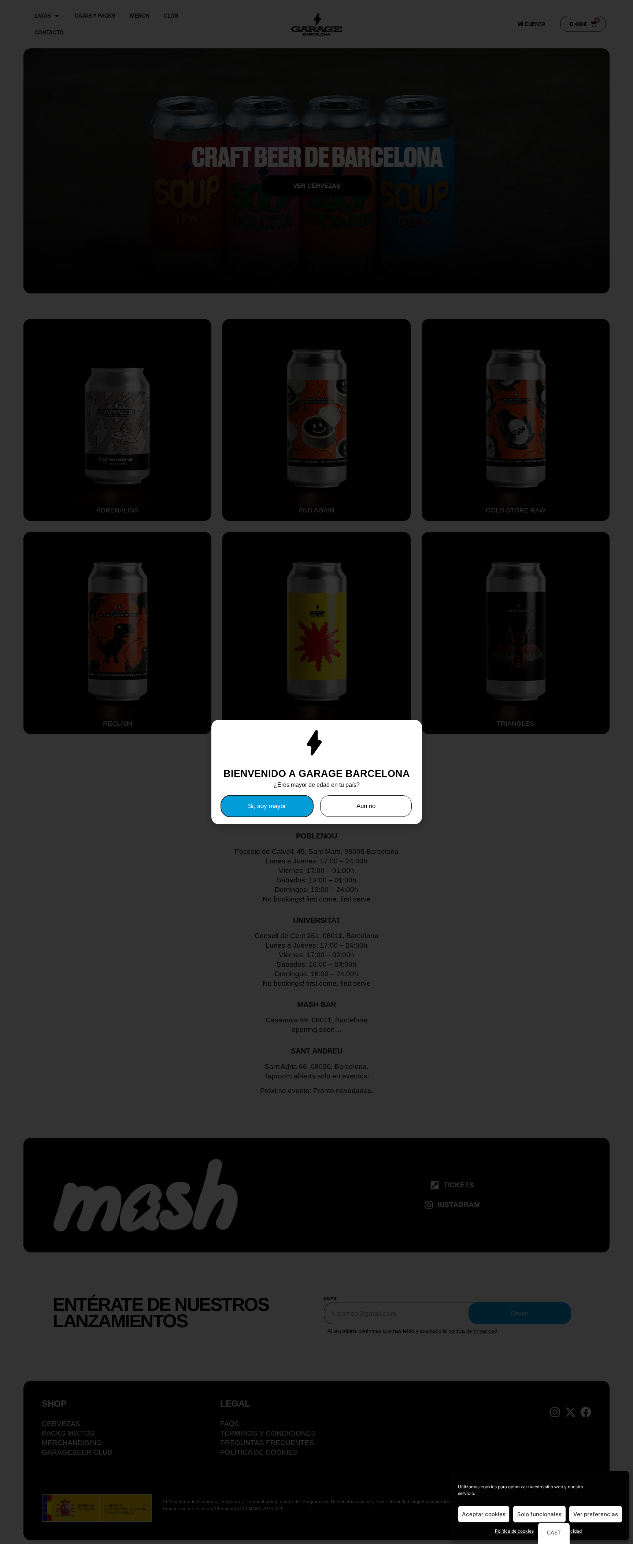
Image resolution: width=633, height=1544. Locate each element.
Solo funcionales (539, 1514)
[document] (316, 772)
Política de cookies (514, 1531)
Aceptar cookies (484, 1514)
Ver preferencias (595, 1514)
